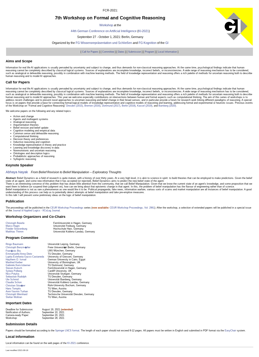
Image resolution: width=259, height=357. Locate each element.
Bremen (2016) (92, 105)
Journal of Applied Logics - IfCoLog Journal (36, 210)
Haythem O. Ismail (16, 259)
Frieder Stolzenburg (16, 228)
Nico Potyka (12, 273)
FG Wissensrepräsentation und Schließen (104, 42)
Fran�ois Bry (13, 250)
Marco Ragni (13, 225)
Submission (134, 51)
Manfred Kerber (14, 262)
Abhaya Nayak (17, 172)
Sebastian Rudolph (16, 276)
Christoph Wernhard (16, 294)
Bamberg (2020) (167, 105)
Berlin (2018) (129, 105)
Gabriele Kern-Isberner (18, 265)
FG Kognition (147, 42)
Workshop (106, 25)
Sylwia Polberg (14, 270)
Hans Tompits (13, 288)
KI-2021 (143, 31)
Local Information (167, 51)
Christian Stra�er (15, 285)
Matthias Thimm (15, 231)
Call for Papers (90, 51)
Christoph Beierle (15, 223)
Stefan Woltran (14, 297)
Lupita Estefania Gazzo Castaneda (25, 256)
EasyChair (230, 330)
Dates (121, 51)
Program (149, 51)
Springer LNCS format (67, 330)
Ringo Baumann (14, 244)
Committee (108, 51)
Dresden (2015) (74, 105)
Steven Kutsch (14, 268)
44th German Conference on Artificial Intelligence (104, 31)
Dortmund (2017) (111, 105)
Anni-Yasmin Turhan (17, 291)
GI (166, 42)
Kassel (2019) (144, 105)
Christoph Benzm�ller (18, 247)
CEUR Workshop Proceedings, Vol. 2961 (132, 207)
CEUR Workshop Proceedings (66, 207)
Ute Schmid (12, 279)
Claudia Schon (14, 282)
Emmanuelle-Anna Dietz (19, 253)
